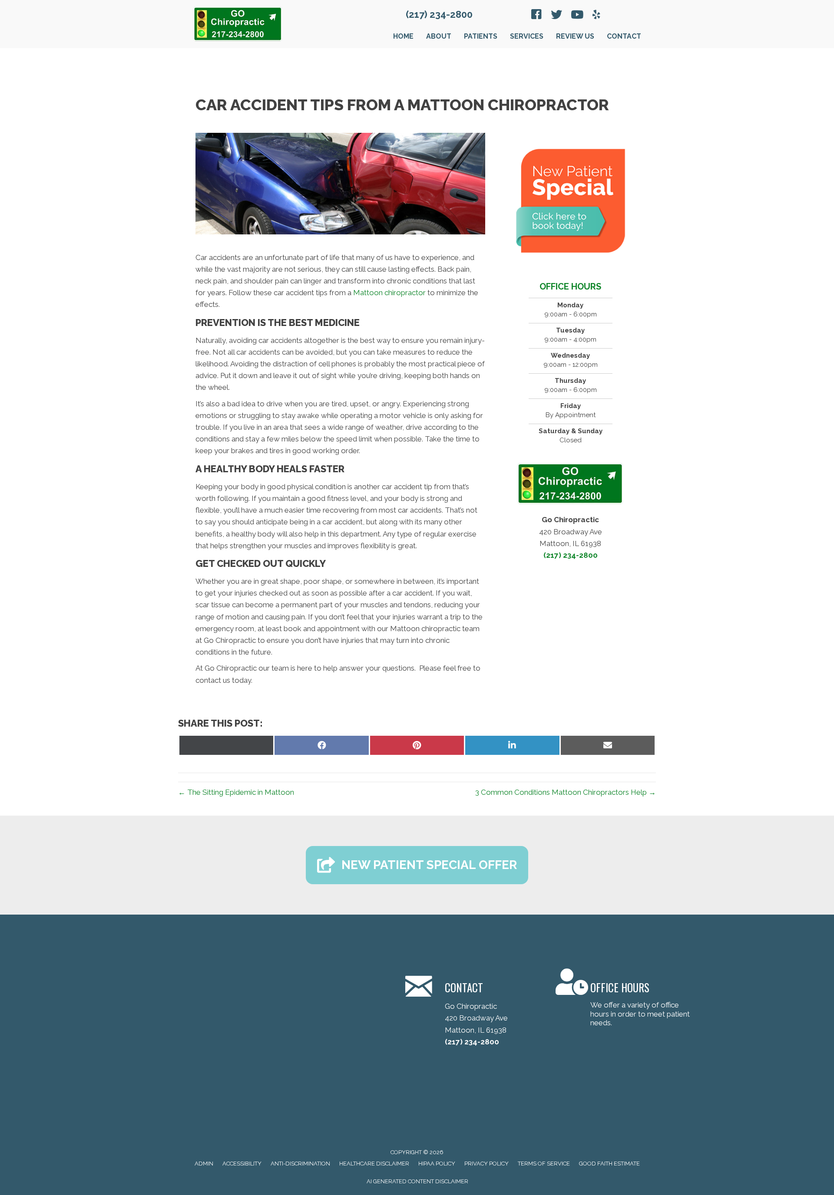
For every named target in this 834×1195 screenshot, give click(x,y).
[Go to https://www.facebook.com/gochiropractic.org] (536, 16)
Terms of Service (544, 1163)
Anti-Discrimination (300, 1163)
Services (526, 36)
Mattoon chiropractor (389, 292)
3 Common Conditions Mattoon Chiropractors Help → (565, 792)
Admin (204, 1163)
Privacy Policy (486, 1163)
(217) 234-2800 (439, 14)
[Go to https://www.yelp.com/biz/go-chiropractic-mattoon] (596, 15)
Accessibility (241, 1163)
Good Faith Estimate (609, 1163)
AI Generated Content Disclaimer (417, 1181)
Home (403, 36)
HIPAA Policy (436, 1163)
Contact (624, 36)
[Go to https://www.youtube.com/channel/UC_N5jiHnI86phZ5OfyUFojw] (576, 15)
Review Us (575, 36)
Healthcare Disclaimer (374, 1163)
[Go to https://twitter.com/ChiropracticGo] (556, 15)
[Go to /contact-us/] (469, 1009)
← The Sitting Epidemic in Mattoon (236, 792)
